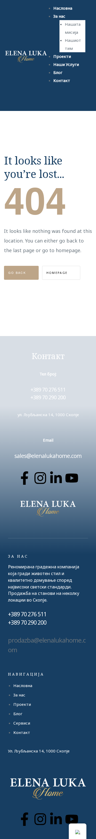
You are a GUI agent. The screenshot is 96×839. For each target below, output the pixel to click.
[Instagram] (40, 478)
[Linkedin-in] (56, 478)
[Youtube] (71, 478)
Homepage (57, 273)
